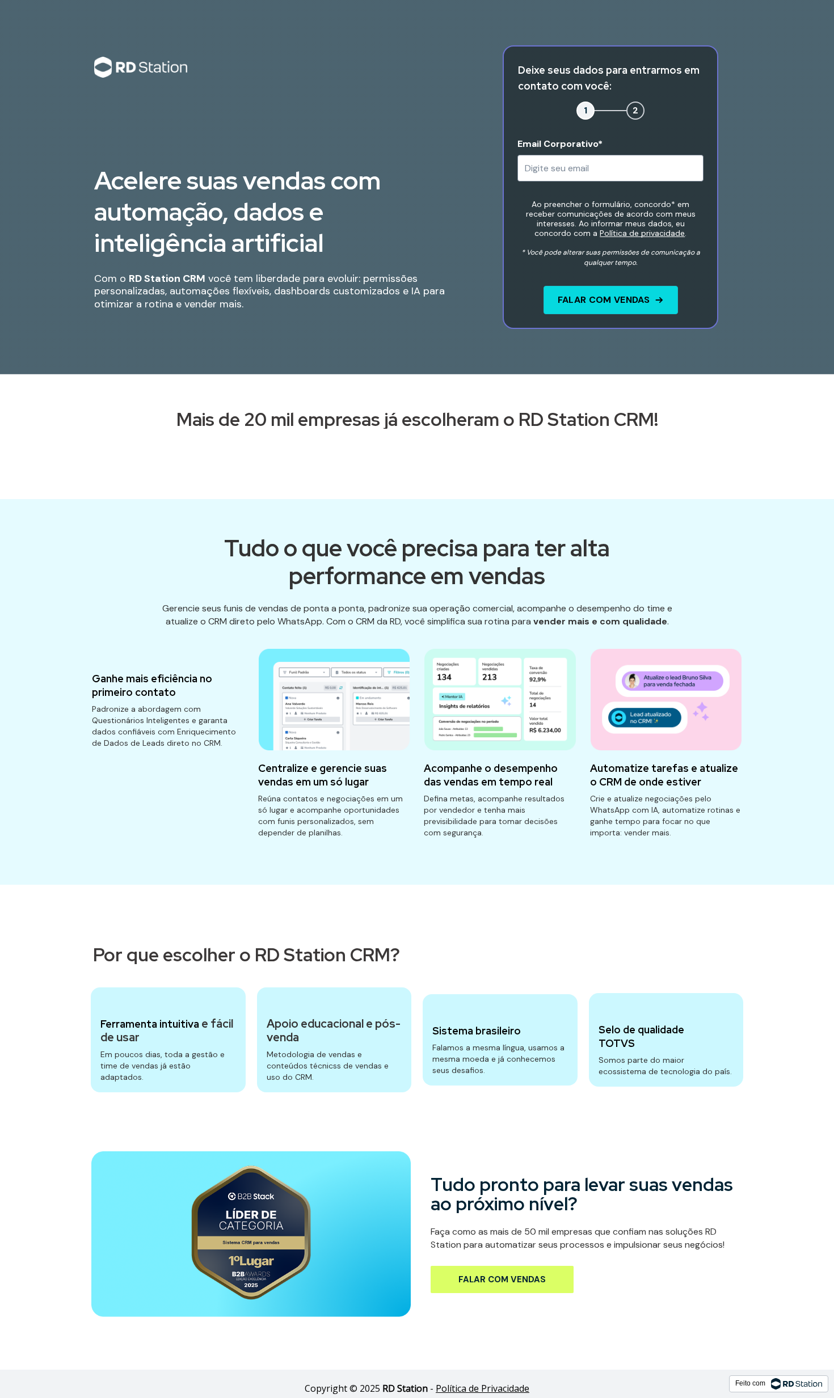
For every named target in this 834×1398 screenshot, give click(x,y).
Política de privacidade (642, 233)
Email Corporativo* (560, 144)
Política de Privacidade (482, 1388)
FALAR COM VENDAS (604, 300)
